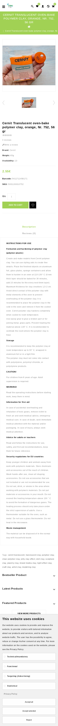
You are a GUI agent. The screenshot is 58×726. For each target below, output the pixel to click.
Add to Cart (15, 205)
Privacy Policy (10, 694)
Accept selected (29, 711)
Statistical (12, 686)
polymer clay (48, 555)
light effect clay (44, 563)
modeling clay (29, 567)
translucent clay (33, 555)
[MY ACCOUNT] (48, 6)
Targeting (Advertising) (18, 676)
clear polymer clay (11, 559)
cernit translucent (16, 555)
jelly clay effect (28, 559)
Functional (12, 666)
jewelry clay (13, 563)
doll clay (40, 559)
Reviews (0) (29, 233)
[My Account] (42, 6)
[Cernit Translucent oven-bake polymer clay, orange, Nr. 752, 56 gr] (29, 65)
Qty (4, 196)
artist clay (16, 567)
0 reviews (6, 140)
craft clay (6, 567)
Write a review (11, 145)
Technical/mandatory (17, 657)
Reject (29, 720)
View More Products (29, 613)
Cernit (13, 150)
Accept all (29, 702)
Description (29, 226)
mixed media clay (28, 563)
